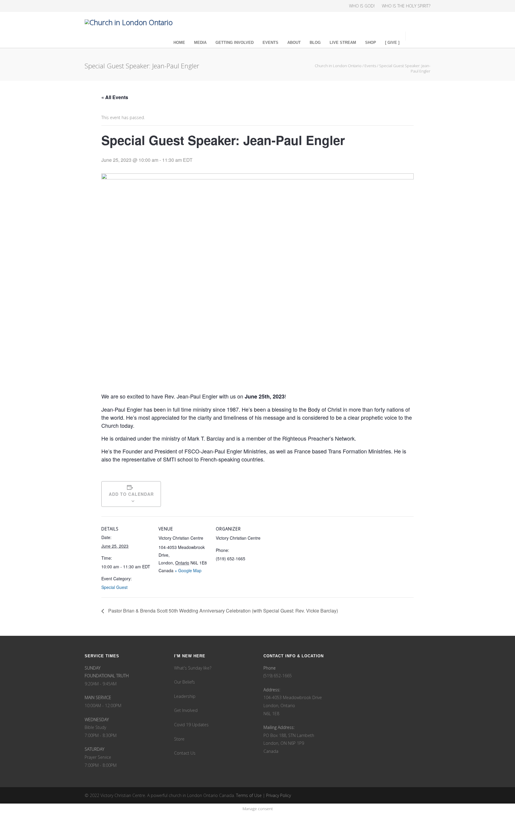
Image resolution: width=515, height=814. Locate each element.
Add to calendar (131, 494)
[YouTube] (126, 6)
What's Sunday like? (192, 668)
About (294, 42)
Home (179, 42)
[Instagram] (102, 6)
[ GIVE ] (392, 42)
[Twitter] (114, 6)
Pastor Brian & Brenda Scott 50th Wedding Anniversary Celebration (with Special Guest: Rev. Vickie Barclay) (222, 610)
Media (200, 42)
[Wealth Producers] (138, 6)
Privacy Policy (278, 795)
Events (270, 42)
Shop (370, 42)
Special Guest (114, 587)
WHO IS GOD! (362, 6)
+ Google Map (188, 570)
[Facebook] (91, 6)
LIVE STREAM (343, 42)
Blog (315, 42)
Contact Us (185, 753)
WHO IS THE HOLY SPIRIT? (406, 6)
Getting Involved (234, 42)
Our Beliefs (184, 682)
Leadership (185, 696)
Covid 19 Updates (191, 724)
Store (179, 739)
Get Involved (186, 710)
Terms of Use (249, 795)
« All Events (114, 97)
